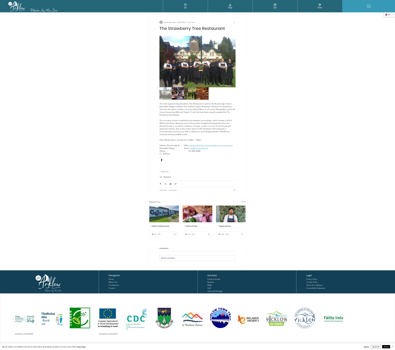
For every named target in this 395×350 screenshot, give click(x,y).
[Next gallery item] (233, 62)
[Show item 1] (165, 93)
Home (111, 279)
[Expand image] (197, 61)
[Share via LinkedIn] (170, 184)
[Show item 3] (190, 93)
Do (185, 7)
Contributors (114, 285)
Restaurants (164, 171)
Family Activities (213, 279)
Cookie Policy (312, 282)
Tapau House (224, 226)
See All (243, 202)
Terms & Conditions (314, 285)
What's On (113, 282)
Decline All (375, 347)
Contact (112, 288)
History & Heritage (215, 291)
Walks (209, 285)
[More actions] (234, 22)
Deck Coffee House (160, 226)
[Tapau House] (231, 214)
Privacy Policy (311, 279)
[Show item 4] (202, 93)
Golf (209, 288)
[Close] (392, 346)
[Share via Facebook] (160, 184)
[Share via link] (176, 184)
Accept (386, 347)
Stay (230, 7)
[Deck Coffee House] (164, 214)
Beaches (210, 282)
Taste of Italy (191, 226)
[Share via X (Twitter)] (165, 184)
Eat (275, 7)
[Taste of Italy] (197, 214)
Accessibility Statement (315, 288)
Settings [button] (366, 347)
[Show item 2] (178, 93)
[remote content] (197, 160)
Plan (320, 7)
